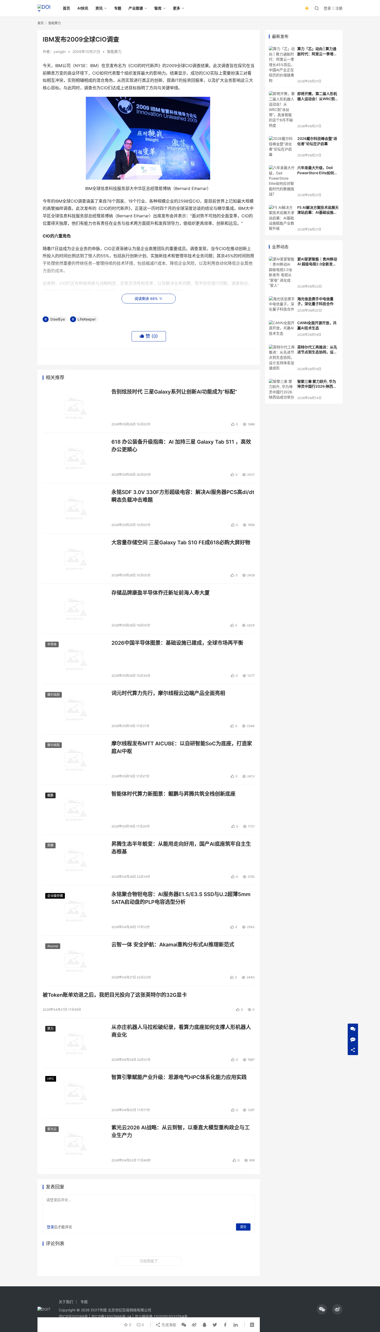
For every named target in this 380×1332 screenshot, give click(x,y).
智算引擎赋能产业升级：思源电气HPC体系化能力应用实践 (179, 1077)
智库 (158, 8)
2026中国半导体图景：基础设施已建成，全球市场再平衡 (177, 643)
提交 (243, 1227)
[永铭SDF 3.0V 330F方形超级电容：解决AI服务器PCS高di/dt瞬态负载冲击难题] (74, 508)
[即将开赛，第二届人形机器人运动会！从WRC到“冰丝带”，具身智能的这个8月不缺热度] (282, 109)
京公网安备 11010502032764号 (161, 1316)
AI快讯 (82, 8)
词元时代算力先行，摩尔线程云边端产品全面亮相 (168, 693)
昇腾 (50, 845)
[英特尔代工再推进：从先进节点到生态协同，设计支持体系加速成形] (282, 358)
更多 (176, 8)
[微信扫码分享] (183, 1324)
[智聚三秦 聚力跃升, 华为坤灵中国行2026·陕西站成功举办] (282, 389)
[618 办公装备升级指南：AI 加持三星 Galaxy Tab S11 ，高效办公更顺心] (74, 458)
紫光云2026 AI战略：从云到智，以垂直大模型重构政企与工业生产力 (180, 1131)
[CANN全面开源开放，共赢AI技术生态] (282, 328)
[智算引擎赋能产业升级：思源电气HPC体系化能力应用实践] (74, 1093)
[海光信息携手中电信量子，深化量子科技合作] (282, 304)
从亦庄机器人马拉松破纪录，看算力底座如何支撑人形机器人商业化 (181, 1031)
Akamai (52, 946)
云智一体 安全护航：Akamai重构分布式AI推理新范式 (172, 945)
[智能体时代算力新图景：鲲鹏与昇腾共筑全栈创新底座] (74, 810)
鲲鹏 (50, 795)
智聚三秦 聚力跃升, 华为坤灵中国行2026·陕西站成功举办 (317, 386)
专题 (117, 8)
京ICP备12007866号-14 (111, 1316)
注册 (339, 8)
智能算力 (114, 51)
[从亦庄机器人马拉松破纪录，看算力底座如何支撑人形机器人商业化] (74, 1043)
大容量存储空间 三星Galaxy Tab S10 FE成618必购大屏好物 (180, 542)
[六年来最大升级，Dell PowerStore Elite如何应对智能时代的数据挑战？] (282, 181)
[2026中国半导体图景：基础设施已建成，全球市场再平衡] (74, 659)
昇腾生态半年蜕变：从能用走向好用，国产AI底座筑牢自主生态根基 (181, 848)
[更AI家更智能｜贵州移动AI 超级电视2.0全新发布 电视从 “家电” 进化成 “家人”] (282, 272)
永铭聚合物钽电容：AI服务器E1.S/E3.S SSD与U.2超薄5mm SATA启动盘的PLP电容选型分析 (180, 898)
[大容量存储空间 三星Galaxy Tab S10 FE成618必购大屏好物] (74, 558)
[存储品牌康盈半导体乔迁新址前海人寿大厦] (74, 609)
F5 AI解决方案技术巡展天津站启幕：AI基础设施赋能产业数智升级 (318, 212)
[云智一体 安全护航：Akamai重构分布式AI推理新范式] (74, 960)
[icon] (322, 1309)
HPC (50, 1079)
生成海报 (168, 1324)
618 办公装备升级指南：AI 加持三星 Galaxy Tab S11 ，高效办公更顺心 (181, 445)
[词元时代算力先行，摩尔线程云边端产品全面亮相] (74, 709)
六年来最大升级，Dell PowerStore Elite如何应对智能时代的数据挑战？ (317, 172)
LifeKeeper (87, 319)
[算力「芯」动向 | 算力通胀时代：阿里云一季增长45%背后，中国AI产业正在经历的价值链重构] (282, 64)
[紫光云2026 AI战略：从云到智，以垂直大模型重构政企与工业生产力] (74, 1143)
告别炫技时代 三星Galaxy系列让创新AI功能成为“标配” (174, 392)
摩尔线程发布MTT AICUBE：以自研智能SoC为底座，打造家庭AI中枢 (181, 747)
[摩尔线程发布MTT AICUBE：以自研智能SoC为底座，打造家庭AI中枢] (74, 759)
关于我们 (66, 1301)
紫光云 (52, 1129)
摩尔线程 (53, 695)
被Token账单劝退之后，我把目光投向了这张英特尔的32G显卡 (115, 995)
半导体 (52, 644)
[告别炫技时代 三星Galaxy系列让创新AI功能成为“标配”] (74, 408)
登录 (327, 8)
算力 (50, 1029)
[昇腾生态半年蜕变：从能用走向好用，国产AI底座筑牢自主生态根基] (74, 860)
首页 (66, 8)
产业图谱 (135, 8)
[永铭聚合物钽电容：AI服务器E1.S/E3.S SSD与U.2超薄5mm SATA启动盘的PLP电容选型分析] (74, 910)
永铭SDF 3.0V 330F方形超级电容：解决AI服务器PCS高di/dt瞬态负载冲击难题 (182, 496)
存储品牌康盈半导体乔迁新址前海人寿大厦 (160, 593)
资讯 (99, 8)
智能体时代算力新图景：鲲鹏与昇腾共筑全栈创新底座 (173, 794)
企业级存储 (55, 896)
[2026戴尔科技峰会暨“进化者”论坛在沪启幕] (282, 146)
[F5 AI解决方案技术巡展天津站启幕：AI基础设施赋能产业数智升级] (282, 218)
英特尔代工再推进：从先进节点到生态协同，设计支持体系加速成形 (317, 352)
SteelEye (57, 319)
